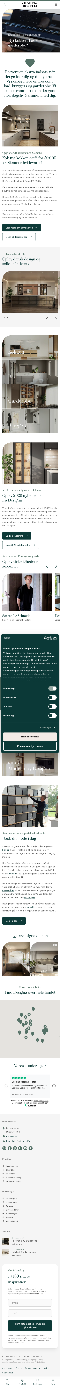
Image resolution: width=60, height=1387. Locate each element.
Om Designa (11, 1198)
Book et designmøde (16, 236)
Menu (53, 1384)
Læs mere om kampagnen (19, 227)
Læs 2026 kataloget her (18, 544)
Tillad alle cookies (30, 736)
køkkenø (11, 873)
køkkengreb (29, 897)
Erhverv (9, 1206)
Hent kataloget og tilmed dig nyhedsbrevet (30, 1325)
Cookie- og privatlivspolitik (37, 1368)
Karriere (9, 1217)
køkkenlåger (8, 890)
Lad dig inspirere (14, 535)
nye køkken (31, 907)
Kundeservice (12, 1166)
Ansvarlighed (12, 1221)
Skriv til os (10, 1170)
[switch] (52, 697)
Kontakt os (11, 1136)
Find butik (22, 1384)
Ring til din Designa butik (18, 1141)
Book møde (11, 920)
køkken (5, 849)
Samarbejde (11, 1213)
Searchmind (7, 1372)
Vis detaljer (45, 727)
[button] (36, 227)
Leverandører (12, 1209)
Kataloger (10, 1173)
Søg (7, 1384)
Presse (18, 1368)
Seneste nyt (11, 1202)
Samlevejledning (13, 1177)
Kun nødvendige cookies (30, 746)
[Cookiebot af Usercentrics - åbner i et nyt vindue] (44, 638)
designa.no (7, 1368)
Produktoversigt (13, 1181)
